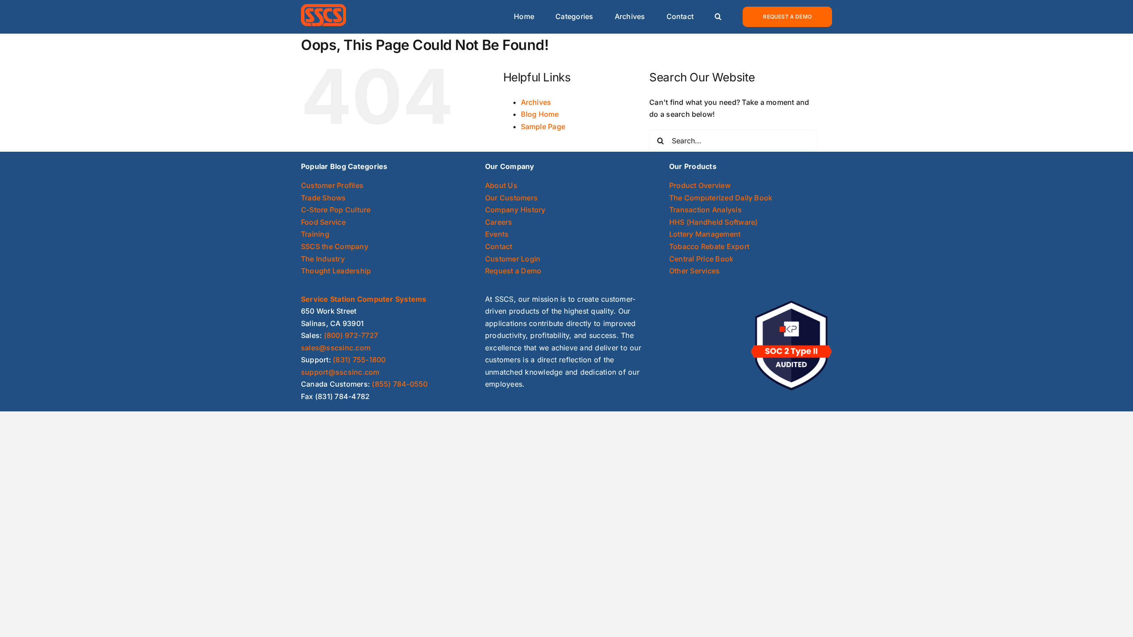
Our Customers (511, 197)
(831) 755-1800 (359, 359)
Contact (499, 246)
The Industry (323, 258)
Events (497, 234)
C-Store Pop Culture (336, 209)
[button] (718, 17)
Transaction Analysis (705, 209)
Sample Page (543, 126)
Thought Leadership (336, 270)
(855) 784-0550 (400, 384)
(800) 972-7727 (351, 335)
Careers (499, 222)
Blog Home (540, 114)
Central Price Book (701, 258)
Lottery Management (704, 234)
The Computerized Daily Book (720, 197)
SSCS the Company (334, 246)
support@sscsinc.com (340, 372)
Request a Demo (513, 270)
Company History (515, 209)
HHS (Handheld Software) (713, 222)
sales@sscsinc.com (335, 347)
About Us (501, 185)
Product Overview (700, 185)
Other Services (694, 270)
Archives (536, 102)
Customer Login (512, 258)
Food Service (323, 222)
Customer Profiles (332, 185)
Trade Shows (323, 197)
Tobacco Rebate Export (709, 246)
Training (315, 234)
